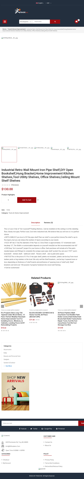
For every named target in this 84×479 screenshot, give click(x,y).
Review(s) (15, 185)
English (40, 3)
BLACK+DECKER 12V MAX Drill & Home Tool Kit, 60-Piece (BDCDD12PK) (41, 315)
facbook (23, 429)
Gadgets (6, 359)
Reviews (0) (48, 223)
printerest (61, 429)
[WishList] (38, 200)
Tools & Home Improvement (17, 29)
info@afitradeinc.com (13, 446)
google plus (48, 429)
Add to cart (26, 200)
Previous (1, 153)
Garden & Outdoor (9, 363)
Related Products (41, 278)
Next (82, 153)
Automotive (7, 349)
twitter (35, 429)
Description (35, 223)
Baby (5, 353)
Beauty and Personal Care (12, 356)
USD (48, 3)
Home (4, 29)
